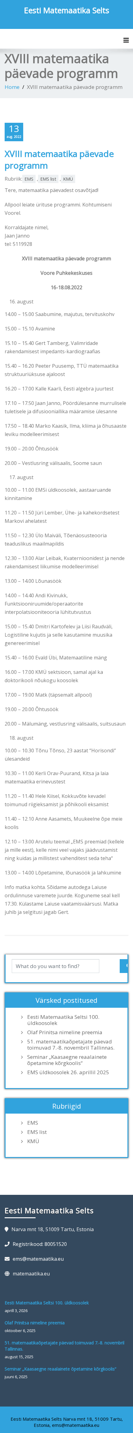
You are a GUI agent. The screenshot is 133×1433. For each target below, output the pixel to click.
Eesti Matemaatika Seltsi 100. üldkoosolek (63, 1020)
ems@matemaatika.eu (38, 1258)
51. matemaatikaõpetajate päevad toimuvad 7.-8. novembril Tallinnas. (70, 1045)
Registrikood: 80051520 (40, 1244)
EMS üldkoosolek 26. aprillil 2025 (68, 1072)
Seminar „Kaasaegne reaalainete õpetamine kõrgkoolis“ (67, 1060)
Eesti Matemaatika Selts (66, 10)
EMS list (48, 179)
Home (12, 86)
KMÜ (68, 179)
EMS (28, 179)
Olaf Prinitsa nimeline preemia (64, 1032)
